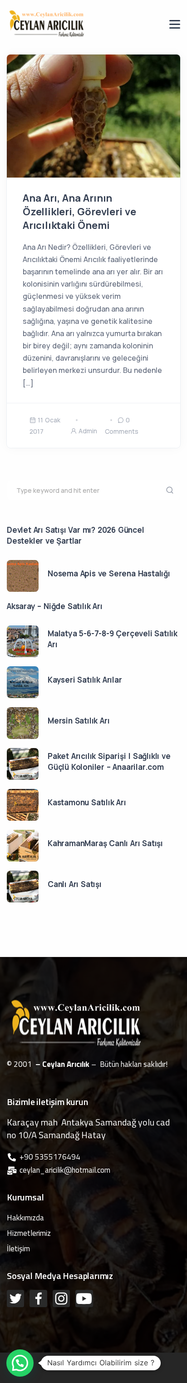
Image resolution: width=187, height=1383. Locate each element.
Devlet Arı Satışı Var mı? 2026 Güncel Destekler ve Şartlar (75, 535)
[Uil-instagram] (61, 1298)
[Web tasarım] (94, 1358)
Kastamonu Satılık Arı (87, 802)
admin (88, 430)
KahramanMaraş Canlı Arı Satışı (105, 843)
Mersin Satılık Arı (78, 720)
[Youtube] (84, 1298)
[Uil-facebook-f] (38, 1298)
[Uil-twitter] (15, 1298)
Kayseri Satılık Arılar (85, 679)
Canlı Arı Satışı (75, 884)
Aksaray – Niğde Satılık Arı (55, 606)
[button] (20, 1363)
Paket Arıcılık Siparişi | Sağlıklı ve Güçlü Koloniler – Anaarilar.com (109, 761)
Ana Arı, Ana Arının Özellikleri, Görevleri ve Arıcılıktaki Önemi (79, 211)
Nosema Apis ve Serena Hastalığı (109, 573)
